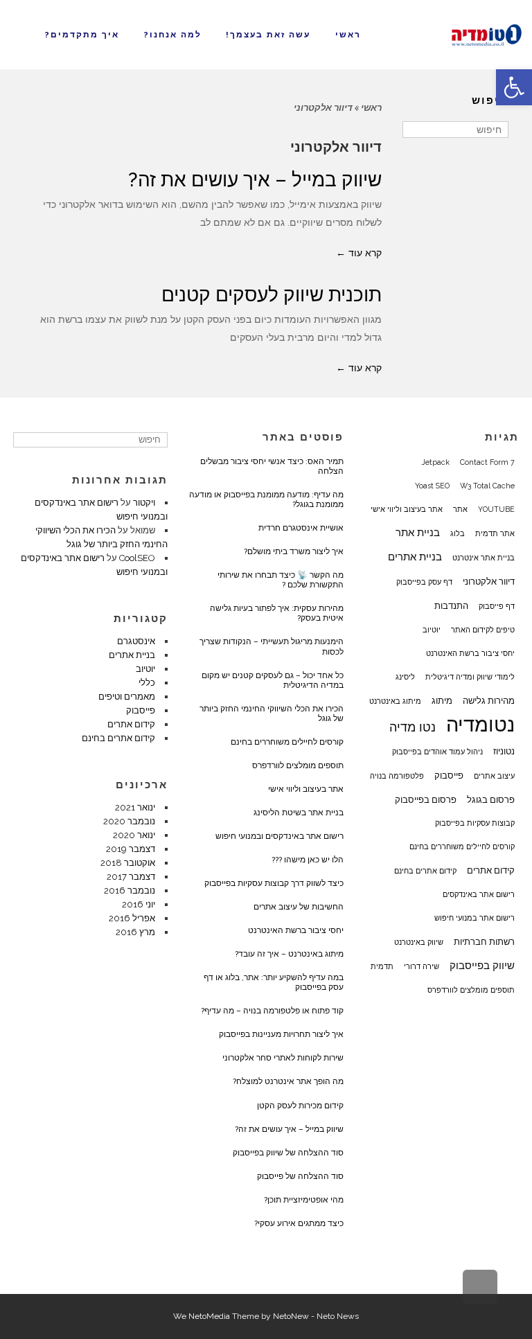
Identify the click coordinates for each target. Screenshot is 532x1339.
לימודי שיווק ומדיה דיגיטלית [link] (470, 677)
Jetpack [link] (436, 462)
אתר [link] (460, 509)
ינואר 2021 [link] (135, 807)
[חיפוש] (414, 129)
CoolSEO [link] (137, 558)
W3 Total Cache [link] (487, 485)
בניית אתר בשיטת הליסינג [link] (299, 812)
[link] (514, 87)
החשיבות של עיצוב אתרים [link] (299, 907)
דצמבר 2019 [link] (130, 849)
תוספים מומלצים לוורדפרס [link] (471, 990)
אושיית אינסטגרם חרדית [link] (301, 528)
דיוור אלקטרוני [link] (489, 581)
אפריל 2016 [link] (132, 918)
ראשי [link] (371, 108)
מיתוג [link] (442, 700)
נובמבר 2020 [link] (129, 821)
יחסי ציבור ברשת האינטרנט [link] (470, 653)
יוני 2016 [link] (138, 904)
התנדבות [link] (451, 605)
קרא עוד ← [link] (359, 252)
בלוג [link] (457, 533)
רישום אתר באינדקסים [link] (479, 894)
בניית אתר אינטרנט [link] (483, 557)
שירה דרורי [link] (421, 966)
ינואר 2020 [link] (134, 835)
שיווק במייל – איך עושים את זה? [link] (255, 179)
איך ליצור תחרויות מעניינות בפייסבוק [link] (281, 1034)
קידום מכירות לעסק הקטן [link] (300, 1105)
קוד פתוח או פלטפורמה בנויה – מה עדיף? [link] (272, 1011)
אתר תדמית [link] (495, 533)
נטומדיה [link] (480, 725)
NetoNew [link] (291, 1316)
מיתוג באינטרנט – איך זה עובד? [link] (289, 954)
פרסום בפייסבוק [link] (425, 799)
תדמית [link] (382, 966)
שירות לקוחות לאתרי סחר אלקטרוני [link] (283, 1058)
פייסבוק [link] (448, 775)
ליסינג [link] (405, 677)
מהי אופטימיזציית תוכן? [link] (304, 1200)
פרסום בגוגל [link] (491, 799)
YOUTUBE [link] (496, 509)
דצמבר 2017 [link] (131, 876)
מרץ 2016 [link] (135, 932)
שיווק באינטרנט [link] (418, 942)
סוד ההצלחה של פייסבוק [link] (300, 1176)
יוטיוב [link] (432, 630)
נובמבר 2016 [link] (129, 890)
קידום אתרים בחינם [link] (425, 871)
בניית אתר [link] (418, 532)
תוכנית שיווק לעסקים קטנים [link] (271, 294)
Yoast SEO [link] (432, 485)
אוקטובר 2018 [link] (127, 863)
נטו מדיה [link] (412, 727)
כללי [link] (147, 682)
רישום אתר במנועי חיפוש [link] (474, 918)
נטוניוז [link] (504, 750)
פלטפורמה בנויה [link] (397, 776)
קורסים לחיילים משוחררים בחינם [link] (462, 846)
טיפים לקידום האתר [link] (483, 630)
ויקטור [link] (144, 502)
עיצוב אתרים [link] (494, 776)
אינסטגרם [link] (136, 641)
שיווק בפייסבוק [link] (482, 965)
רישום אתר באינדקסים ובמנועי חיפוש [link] (279, 836)
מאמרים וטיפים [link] (126, 696)
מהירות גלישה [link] (489, 700)
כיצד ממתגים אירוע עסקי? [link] (299, 1223)
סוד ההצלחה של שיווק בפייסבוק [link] (288, 1153)
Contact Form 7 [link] (487, 462)
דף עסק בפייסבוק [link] (424, 582)
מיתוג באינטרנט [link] (395, 701)
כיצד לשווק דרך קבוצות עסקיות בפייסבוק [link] (274, 883)
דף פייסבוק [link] (497, 606)
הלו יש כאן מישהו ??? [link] (308, 859)
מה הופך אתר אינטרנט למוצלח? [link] (288, 1081)
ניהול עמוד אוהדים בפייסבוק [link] (437, 751)
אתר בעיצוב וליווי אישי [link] (407, 509)
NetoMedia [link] (209, 1316)
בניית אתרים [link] (415, 557)
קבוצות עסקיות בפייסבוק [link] (475, 823)
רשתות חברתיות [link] (484, 941)
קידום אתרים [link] (491, 870)
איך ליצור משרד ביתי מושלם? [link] (294, 551)
